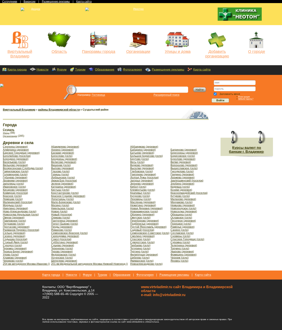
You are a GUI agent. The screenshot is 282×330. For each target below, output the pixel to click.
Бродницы (64, 159)
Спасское (140, 239)
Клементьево (142, 189)
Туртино (139, 251)
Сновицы (180, 236)
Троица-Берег (18, 251)
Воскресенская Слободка (23, 168)
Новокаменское (144, 211)
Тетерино (140, 248)
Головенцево (15, 174)
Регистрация (244, 97)
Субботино (64, 242)
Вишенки (61, 165)
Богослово (61, 156)
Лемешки (13, 199)
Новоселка (184, 211)
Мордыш (12, 205)
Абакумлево (65, 146)
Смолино (142, 236)
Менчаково (182, 202)
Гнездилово (182, 171)
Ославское (181, 217)
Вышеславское (184, 168)
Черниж (180, 257)
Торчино (180, 248)
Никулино (15, 208)
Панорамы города (98, 51)
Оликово (60, 217)
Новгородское (183, 208)
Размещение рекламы (168, 69)
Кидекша (180, 186)
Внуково (141, 165)
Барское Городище (21, 152)
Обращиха (181, 214)
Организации (138, 51)
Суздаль (8, 129)
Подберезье (144, 223)
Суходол (12, 245)
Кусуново (140, 196)
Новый (61, 214)
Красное (12, 196)
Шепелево (64, 260)
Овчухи (13, 217)
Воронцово (184, 165)
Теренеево (62, 248)
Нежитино (143, 205)
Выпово (62, 168)
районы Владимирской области (59, 109)
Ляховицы (140, 199)
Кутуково (180, 196)
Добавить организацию (217, 53)
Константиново (65, 193)
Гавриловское (15, 171)
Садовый (142, 230)
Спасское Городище (187, 239)
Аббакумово (144, 146)
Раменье (183, 226)
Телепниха (184, 245)
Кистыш (60, 189)
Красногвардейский (189, 193)
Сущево (62, 245)
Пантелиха (64, 220)
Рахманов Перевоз (21, 230)
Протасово (16, 226)
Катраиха (63, 186)
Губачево (15, 177)
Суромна (180, 242)
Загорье (141, 180)
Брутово (139, 159)
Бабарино (143, 149)
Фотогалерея (132, 69)
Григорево (143, 174)
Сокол (61, 239)
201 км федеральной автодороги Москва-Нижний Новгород (89, 263)
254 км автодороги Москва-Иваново (26, 263)
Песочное (183, 220)
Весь (137, 162)
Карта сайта (202, 69)
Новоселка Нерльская (21, 214)
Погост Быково (64, 223)
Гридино (182, 174)
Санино (180, 230)
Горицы (60, 174)
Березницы (184, 152)
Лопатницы (62, 199)
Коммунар (15, 193)
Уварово (182, 251)
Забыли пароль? (245, 99)
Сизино (14, 236)
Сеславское (182, 233)
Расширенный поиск (166, 94)
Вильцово (15, 165)
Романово (61, 230)
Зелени (62, 183)
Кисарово (15, 189)
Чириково (13, 260)
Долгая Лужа (144, 177)
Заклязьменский (187, 180)
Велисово (63, 162)
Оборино (142, 214)
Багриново (184, 149)
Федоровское (63, 254)
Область (59, 51)
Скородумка (65, 236)
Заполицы (13, 183)
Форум (62, 69)
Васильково (14, 162)
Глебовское (141, 171)
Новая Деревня (146, 208)
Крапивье (140, 193)
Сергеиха (15, 146)
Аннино (62, 149)
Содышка (15, 239)
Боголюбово (17, 156)
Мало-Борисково (65, 202)
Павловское (14, 220)
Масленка (143, 202)
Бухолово (183, 159)
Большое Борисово (146, 156)
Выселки (142, 168)
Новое (59, 211)
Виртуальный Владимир (19, 53)
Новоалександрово (146, 263)
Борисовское (183, 156)
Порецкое (181, 223)
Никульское (62, 208)
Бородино (15, 159)
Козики (181, 189)
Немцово (183, 205)
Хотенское (62, 257)
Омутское (140, 217)
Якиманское (142, 260)
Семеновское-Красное (69, 233)
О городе (256, 51)
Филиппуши (144, 254)
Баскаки (62, 152)
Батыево (142, 152)
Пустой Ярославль (148, 226)
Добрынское (63, 177)
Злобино (182, 183)
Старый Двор (15, 242)
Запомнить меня (229, 94)
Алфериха (16, 149)
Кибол (138, 186)
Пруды (61, 226)
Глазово (60, 171)
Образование (104, 69)
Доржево (183, 177)
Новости (42, 69)
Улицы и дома (178, 51)
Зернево (142, 183)
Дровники (15, 180)
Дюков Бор (64, 180)
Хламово (15, 257)
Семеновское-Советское (149, 233)
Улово (11, 254)
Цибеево (140, 257)
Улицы (6, 133)
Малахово (183, 199)
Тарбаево (140, 245)
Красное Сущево (68, 196)
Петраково (14, 223)
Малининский (17, 202)
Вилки (181, 162)
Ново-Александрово (19, 211)
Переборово (144, 220)
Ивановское (14, 186)
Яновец (179, 260)
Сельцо (14, 233)
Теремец (15, 248)
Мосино (60, 205)
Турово (62, 251)
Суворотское (142, 242)
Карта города (17, 69)
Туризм (80, 69)
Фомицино (184, 254)
